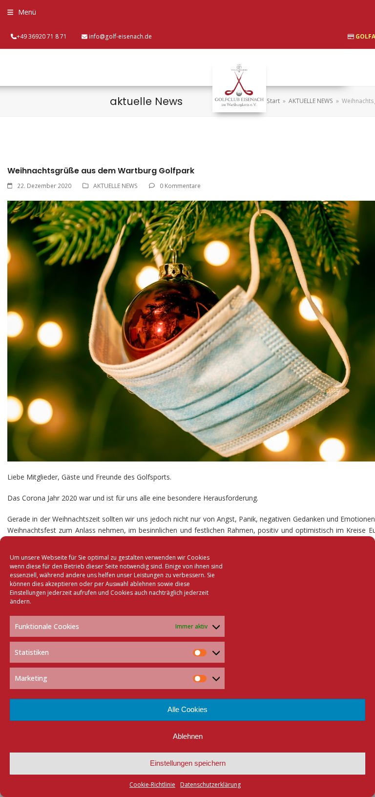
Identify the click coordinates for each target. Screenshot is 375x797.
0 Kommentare (180, 186)
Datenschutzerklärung (210, 784)
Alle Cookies (187, 709)
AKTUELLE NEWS (115, 186)
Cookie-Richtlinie (152, 784)
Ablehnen (188, 736)
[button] (21, 12)
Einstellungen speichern (188, 763)
